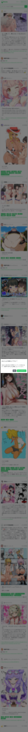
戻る (14, 370)
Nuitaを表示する (22, 370)
